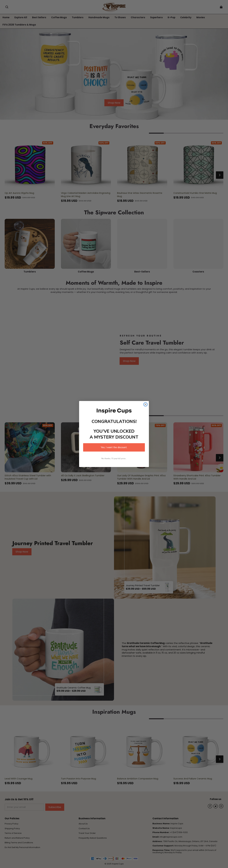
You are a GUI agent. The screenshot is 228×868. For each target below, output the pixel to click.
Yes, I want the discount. (114, 447)
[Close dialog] (145, 404)
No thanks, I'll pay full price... (114, 458)
